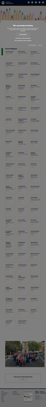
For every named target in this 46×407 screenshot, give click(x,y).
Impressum (40, 45)
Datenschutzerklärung (32, 45)
